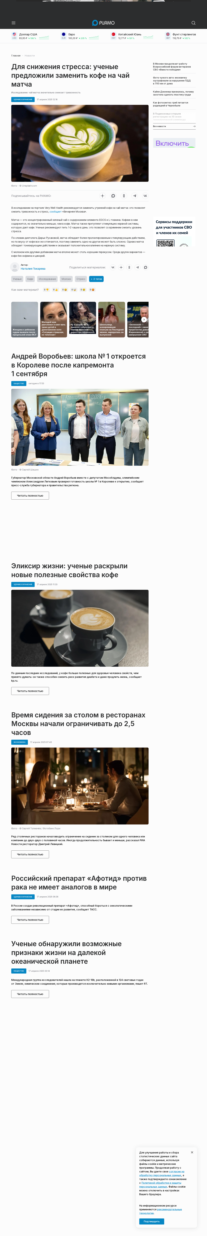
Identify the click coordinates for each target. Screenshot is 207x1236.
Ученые (17, 278)
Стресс (81, 278)
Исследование (47, 278)
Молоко (66, 278)
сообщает (56, 211)
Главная (15, 55)
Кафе (30, 278)
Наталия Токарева (33, 268)
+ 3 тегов (96, 278)
